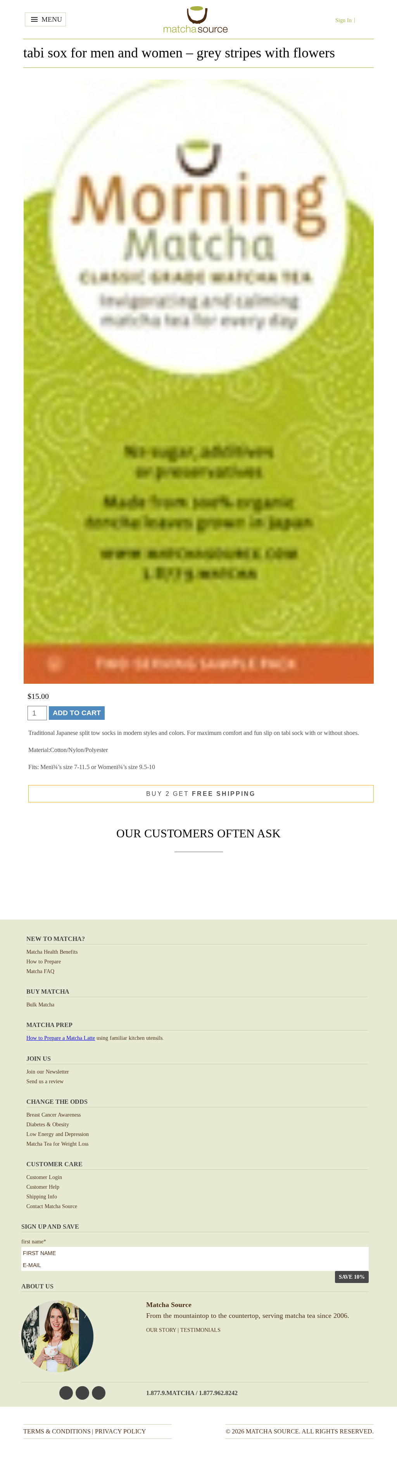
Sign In (343, 20)
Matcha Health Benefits (52, 952)
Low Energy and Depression (57, 1134)
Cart (366, 20)
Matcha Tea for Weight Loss (57, 1144)
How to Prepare (43, 962)
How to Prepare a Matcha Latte (60, 1038)
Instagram (98, 1393)
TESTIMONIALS (200, 1330)
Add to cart (77, 713)
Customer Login (44, 1177)
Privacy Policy (120, 1431)
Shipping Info (41, 1197)
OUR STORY (161, 1330)
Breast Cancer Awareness (53, 1115)
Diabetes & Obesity (47, 1124)
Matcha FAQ (40, 971)
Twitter (82, 1393)
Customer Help (42, 1187)
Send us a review (45, 1081)
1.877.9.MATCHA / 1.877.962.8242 (192, 1393)
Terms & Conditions (57, 1431)
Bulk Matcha (40, 1005)
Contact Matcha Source (51, 1206)
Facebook (66, 1393)
